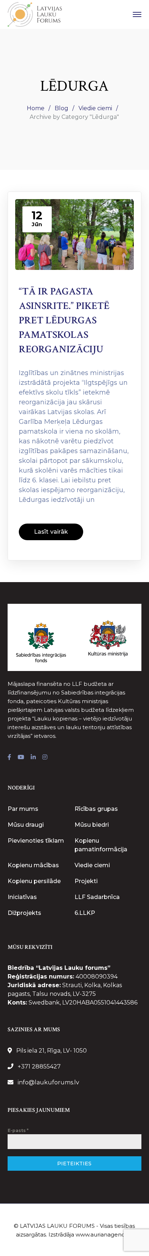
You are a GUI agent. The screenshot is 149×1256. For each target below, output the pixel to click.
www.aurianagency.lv (104, 1234)
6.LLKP (84, 912)
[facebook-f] (9, 757)
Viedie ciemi (95, 108)
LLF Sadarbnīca (97, 897)
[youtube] (21, 757)
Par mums (23, 808)
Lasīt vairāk (51, 531)
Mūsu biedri (91, 824)
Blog (61, 108)
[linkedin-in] (33, 757)
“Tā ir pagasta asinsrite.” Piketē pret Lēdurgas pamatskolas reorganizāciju (64, 320)
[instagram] (44, 757)
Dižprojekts (24, 912)
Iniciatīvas (22, 897)
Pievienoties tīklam (36, 840)
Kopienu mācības (33, 865)
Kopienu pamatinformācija (100, 845)
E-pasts (18, 1130)
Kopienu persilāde (34, 881)
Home (35, 108)
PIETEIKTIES (74, 1163)
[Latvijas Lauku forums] (35, 13)
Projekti (86, 881)
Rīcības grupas (96, 808)
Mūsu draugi (26, 824)
